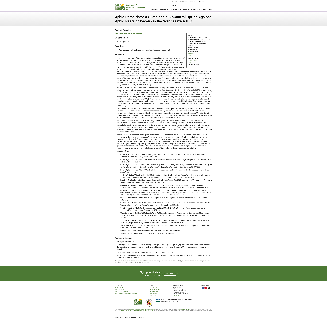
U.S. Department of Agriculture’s (124, 310)
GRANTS (186, 9)
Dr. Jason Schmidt (193, 60)
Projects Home (119, 287)
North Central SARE (155, 289)
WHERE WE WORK (175, 9)
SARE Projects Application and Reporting (126, 293)
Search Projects (119, 289)
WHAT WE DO (164, 9)
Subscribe (169, 274)
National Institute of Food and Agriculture (142, 310)
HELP (210, 9)
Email (190, 55)
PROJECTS (154, 9)
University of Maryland (184, 309)
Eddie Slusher (192, 53)
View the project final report (128, 33)
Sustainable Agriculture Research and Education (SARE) (142, 309)
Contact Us (176, 295)
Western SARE (154, 295)
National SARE (153, 287)
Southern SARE (154, 293)
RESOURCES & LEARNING (199, 9)
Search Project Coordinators (122, 291)
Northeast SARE (154, 291)
